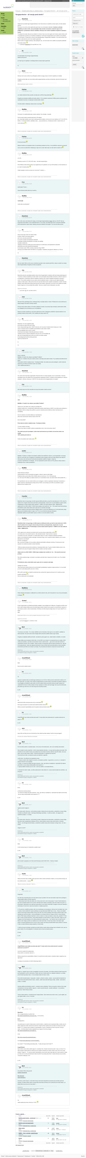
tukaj (51, 221)
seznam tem (75, 44)
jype (57, 1118)
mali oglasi (5, 19)
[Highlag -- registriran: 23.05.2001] (19, 90)
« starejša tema (25, 1150)
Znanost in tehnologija (28, 1120)
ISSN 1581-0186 (40, 1156)
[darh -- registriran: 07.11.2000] (19, 729)
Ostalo (2, 30)
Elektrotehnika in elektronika (29, 1125)
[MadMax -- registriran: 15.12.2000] (19, 110)
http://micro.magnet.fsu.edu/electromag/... (27, 1037)
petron (20, 1124)
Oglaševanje (27, 1156)
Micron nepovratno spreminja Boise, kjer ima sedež (32, 1)
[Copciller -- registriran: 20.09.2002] (19, 497)
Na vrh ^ (83, 1156)
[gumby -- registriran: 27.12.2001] (19, 451)
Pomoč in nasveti (27, 1136)
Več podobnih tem (20, 1145)
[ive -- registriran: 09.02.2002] (19, 672)
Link (19, 612)
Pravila (2, 1156)
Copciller (24, 496)
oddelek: (33, 1150)
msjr (19, 1139)
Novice (2, 13)
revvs (57, 1128)
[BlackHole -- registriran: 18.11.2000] (19, 19)
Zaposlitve (3, 26)
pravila (4, 32)
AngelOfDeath (26, 658)
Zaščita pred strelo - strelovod (27, 1118)
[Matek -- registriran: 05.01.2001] (19, 71)
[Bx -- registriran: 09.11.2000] (19, 51)
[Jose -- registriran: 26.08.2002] (19, 297)
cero (57, 1138)
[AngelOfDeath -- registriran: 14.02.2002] (19, 658)
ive (23, 671)
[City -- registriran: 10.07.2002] (19, 271)
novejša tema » (59, 1150)
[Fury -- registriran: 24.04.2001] (19, 183)
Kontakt (33, 1156)
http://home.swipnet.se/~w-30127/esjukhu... (30, 1040)
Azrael (57, 1133)
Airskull (24, 600)
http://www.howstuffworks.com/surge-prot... (27, 1015)
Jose (23, 297)
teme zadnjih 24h (6, 21)
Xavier (20, 1129)
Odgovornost (20, 1156)
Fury (23, 182)
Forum (2, 17)
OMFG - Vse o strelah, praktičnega (28, 1133)
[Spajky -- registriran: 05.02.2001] (19, 874)
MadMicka (25, 588)
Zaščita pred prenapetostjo (26, 1123)
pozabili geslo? (75, 32)
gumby (24, 451)
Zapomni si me (76, 20)
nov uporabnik (75, 30)
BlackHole (25, 19)
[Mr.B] (19, 627)
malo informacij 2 (21, 1077)
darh (23, 728)
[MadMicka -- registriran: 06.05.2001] (19, 588)
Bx (23, 51)
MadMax (24, 109)
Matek (23, 71)
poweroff (20, 1119)
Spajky (24, 873)
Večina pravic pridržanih (10, 1156)
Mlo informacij (21, 1075)
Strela (20, 1138)
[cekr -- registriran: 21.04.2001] (19, 351)
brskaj (4, 27)
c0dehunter (21, 1134)
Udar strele (22, 1128)
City (23, 270)
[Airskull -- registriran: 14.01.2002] (19, 601)
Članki (2, 23)
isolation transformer (22, 1072)
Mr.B (23, 627)
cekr (23, 350)
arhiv (4, 15)
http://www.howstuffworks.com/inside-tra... (27, 1030)
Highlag (24, 89)
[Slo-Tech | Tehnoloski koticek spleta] (8, 6)
